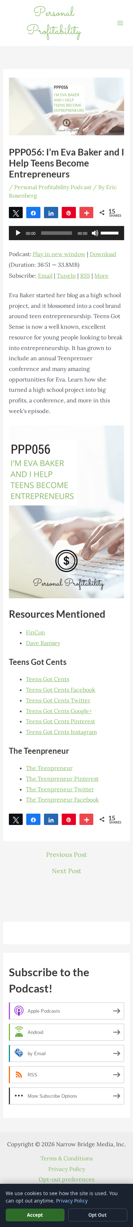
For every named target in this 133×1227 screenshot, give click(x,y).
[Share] (33, 212)
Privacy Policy (66, 1168)
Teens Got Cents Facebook (60, 689)
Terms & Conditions (66, 1158)
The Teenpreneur (49, 767)
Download (103, 254)
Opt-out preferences (66, 1179)
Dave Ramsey (43, 642)
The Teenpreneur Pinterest (62, 778)
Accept (35, 1215)
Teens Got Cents (47, 679)
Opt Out (97, 1215)
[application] (66, 233)
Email (45, 275)
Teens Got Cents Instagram (61, 731)
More (101, 275)
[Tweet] (16, 212)
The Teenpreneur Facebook (62, 799)
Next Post (66, 871)
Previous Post (66, 855)
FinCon (35, 632)
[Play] (18, 233)
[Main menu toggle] (120, 23)
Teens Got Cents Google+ (59, 710)
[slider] (111, 232)
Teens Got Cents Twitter (58, 700)
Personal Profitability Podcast (53, 187)
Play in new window (59, 254)
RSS (85, 275)
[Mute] (95, 233)
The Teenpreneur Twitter (60, 789)
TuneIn (66, 275)
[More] (86, 212)
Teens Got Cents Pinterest (60, 721)
